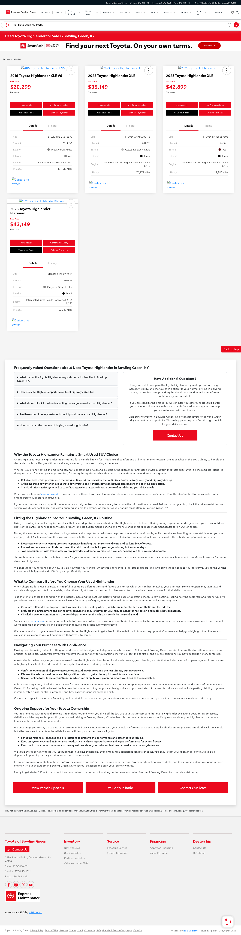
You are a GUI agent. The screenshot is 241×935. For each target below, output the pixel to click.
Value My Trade (159, 853)
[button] (71, 70)
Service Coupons (117, 853)
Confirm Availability (59, 105)
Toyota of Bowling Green (17, 930)
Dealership (202, 841)
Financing (158, 841)
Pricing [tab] (52, 125)
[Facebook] (8, 884)
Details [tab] (33, 125)
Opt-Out (137, 930)
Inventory (72, 841)
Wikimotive (35, 912)
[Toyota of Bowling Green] (21, 12)
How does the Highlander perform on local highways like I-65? (57, 392)
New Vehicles (72, 847)
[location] (195, 2)
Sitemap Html (76, 930)
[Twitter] (23, 884)
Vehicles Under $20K (76, 863)
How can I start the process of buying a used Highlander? (54, 425)
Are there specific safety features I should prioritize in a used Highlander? (63, 414)
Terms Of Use (51, 930)
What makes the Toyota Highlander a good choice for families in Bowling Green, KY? (62, 378)
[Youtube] (30, 884)
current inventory (51, 494)
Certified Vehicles (74, 858)
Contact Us (175, 435)
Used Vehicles (72, 853)
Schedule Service (117, 847)
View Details (26, 105)
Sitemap (63, 930)
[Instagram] (16, 884)
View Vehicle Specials (48, 787)
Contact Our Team (193, 787)
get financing (38, 621)
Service (113, 841)
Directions (199, 853)
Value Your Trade (26, 112)
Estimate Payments (59, 112)
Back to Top (231, 349)
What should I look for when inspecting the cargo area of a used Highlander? (66, 403)
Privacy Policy (36, 930)
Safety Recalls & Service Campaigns (114, 930)
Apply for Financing (161, 847)
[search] (237, 12)
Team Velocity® (190, 930)
